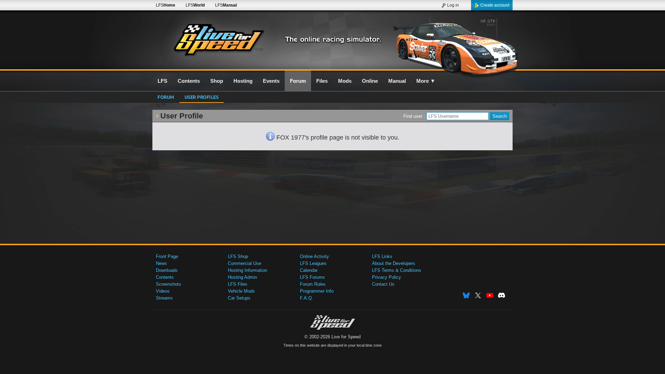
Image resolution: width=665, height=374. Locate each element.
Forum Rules (313, 284)
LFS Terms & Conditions (396, 270)
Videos (163, 291)
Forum (166, 97)
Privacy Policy (386, 277)
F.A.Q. (306, 298)
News (161, 263)
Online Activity (314, 256)
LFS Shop (238, 256)
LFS (165, 5)
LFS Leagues (313, 263)
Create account (494, 5)
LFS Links (382, 256)
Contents (165, 277)
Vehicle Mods (241, 291)
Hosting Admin (242, 277)
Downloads (167, 270)
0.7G (259, 49)
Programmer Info (317, 291)
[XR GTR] (453, 44)
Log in (453, 5)
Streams (164, 298)
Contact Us (383, 284)
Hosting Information (247, 270)
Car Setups (239, 298)
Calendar (309, 270)
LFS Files (237, 284)
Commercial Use (244, 263)
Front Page (167, 256)
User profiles (202, 97)
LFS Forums (312, 277)
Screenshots (168, 284)
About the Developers (393, 263)
